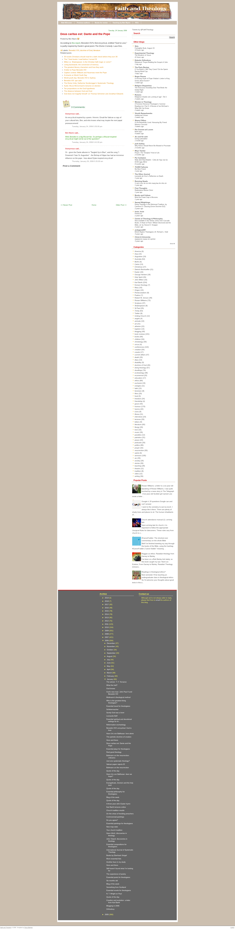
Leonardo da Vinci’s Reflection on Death (149, 176)
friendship (139, 401)
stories (137, 463)
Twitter (137, 313)
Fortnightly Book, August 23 (144, 48)
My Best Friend (140, 169)
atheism (138, 326)
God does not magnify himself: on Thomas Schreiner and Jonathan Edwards (93, 94)
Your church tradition (114, 830)
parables (138, 435)
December (111, 643)
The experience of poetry (116, 874)
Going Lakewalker (141, 139)
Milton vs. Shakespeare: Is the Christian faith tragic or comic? (87, 62)
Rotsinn (138, 95)
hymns (137, 409)
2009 (107, 631)
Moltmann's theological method (118, 697)
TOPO (232, 927)
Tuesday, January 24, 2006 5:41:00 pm (87, 142)
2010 (107, 627)
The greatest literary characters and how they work (83, 67)
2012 (107, 621)
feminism (138, 391)
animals (138, 321)
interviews (139, 417)
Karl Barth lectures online (116, 807)
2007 (107, 637)
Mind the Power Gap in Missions (146, 197)
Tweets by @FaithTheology (142, 30)
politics (137, 445)
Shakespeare (140, 306)
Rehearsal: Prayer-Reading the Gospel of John (151, 62)
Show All (172, 243)
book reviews (140, 334)
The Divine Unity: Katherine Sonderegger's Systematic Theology (89, 83)
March (109, 673)
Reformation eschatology (116, 725)
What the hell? (112, 685)
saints (137, 453)
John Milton (139, 280)
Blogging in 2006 (112, 906)
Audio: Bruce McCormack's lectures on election (82, 86)
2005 (107, 914)
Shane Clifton (140, 120)
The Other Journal (142, 174)
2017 (107, 604)
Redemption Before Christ (144, 190)
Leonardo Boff (111, 716)
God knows (110, 688)
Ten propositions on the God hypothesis (79, 88)
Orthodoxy (110, 909)
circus (137, 344)
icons (137, 412)
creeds (137, 352)
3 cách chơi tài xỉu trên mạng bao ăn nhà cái (150, 183)
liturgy (137, 427)
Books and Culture (142, 195)
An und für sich (141, 137)
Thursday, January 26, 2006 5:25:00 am (87, 161)
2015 (107, 611)
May (109, 666)
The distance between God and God (78, 91)
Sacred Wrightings (142, 202)
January (110, 679)
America (138, 251)
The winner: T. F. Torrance (116, 682)
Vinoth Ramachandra (143, 113)
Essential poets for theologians (118, 877)
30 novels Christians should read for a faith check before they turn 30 (91, 57)
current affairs (140, 355)
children (138, 339)
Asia (136, 254)
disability (138, 362)
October (110, 650)
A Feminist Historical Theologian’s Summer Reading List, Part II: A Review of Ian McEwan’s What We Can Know (152, 106)
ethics (137, 380)
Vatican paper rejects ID (115, 764)
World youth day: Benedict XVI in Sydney (80, 78)
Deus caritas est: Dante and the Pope (85, 34)
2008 (107, 634)
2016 (107, 608)
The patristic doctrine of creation (118, 737)
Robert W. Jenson (142, 298)
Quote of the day (112, 771)
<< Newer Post (66, 205)
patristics (138, 437)
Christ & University (142, 237)
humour (138, 406)
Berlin (137, 262)
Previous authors (83, 23)
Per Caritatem (140, 158)
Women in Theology (143, 102)
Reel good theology (113, 752)
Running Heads (141, 181)
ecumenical (139, 375)
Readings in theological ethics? (154, 572)
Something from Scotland (116, 887)
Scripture (138, 303)
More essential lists (113, 859)
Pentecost (138, 213)
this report (76, 43)
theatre (138, 468)
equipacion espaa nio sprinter (145, 239)
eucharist (138, 383)
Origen (137, 290)
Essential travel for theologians (118, 706)
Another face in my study (116, 862)
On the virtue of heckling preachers (120, 814)
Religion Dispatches (143, 86)
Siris (136, 46)
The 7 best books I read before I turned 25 (80, 59)
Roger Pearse (140, 76)
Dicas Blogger (28, 927)
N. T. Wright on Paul (114, 894)
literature (96, 50)
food (137, 396)
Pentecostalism (141, 293)
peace (137, 440)
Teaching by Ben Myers (121, 23)
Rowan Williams (141, 300)
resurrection (139, 450)
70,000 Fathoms (141, 167)
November (111, 646)
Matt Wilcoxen (66, 23)
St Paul (138, 308)
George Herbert (141, 275)
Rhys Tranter (140, 151)
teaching (138, 466)
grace (137, 404)
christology (139, 342)
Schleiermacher (112, 709)
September (111, 653)
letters (137, 422)
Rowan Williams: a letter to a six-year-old (157, 486)
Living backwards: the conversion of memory (81, 65)
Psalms (138, 295)
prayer (137, 448)
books (137, 337)
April (109, 669)
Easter (137, 272)
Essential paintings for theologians (119, 823)
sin (136, 458)
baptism (138, 329)
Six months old (112, 881)
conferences (140, 347)
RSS (137, 23)
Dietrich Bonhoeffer (142, 269)
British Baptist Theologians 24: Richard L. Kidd (151, 232)
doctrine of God (86, 50)
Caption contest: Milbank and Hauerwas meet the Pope (85, 73)
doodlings (139, 370)
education (139, 378)
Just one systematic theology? (118, 761)
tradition (138, 471)
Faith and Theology (5, 927)
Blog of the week (112, 797)
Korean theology (141, 285)
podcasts (138, 443)
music (137, 432)
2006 (107, 640)
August (110, 656)
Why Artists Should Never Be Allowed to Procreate (152, 146)
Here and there (112, 740)
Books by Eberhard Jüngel (116, 855)
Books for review (101, 23)
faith (136, 388)
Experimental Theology (144, 53)
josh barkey (140, 144)
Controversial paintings (115, 817)
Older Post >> (121, 205)
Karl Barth (139, 282)
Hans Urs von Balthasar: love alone (120, 733)
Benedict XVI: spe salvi (73, 80)
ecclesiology (140, 373)
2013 (107, 617)
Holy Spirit (139, 277)
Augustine (139, 256)
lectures (138, 419)
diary (137, 360)
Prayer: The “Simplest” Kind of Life (147, 153)
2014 (107, 614)
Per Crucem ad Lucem (144, 130)
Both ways (138, 132)
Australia (138, 259)
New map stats (112, 827)
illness (137, 414)
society (138, 461)
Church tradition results (115, 810)
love (136, 430)
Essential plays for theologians (118, 749)
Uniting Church (141, 316)
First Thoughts (141, 188)
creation (138, 350)
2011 (107, 624)
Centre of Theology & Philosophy (149, 219)
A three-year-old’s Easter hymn (118, 804)
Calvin (137, 264)
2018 (107, 601)
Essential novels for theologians (118, 890)
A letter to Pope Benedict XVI (75, 70)
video (137, 474)
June (109, 663)
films (137, 393)
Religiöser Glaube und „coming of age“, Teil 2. (151, 97)
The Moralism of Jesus (143, 55)
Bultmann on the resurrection (117, 767)
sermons (138, 455)
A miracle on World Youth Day (75, 75)
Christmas (139, 267)
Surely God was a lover (115, 713)
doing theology (141, 368)
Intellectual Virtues (141, 115)
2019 (107, 598)
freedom (138, 399)
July (108, 660)
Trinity (137, 311)
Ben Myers (69, 133)
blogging (138, 331)
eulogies (138, 386)
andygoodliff (140, 230)
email (158, 600)
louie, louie (139, 212)
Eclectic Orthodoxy (143, 60)
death (137, 357)
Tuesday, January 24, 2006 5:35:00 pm (87, 126)
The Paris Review (142, 67)
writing (137, 476)
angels (137, 318)
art (136, 324)
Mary (137, 288)
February (110, 676)
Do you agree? (112, 820)
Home (94, 205)
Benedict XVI (74, 50)
